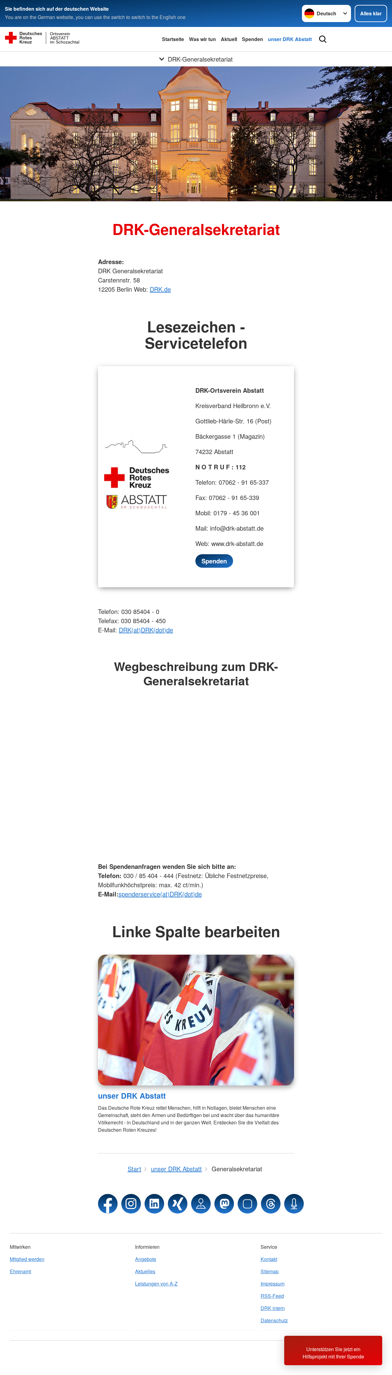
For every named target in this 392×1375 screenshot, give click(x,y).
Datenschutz (274, 1320)
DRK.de (160, 289)
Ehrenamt (20, 1271)
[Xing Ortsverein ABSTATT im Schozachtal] (177, 1204)
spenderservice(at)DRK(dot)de (160, 893)
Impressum (273, 1283)
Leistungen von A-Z (156, 1283)
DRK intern (273, 1308)
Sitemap (270, 1271)
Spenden (252, 39)
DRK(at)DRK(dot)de (146, 629)
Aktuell (229, 39)
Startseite (173, 39)
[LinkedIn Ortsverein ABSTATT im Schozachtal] (154, 1204)
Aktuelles (145, 1271)
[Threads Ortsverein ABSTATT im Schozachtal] (271, 1204)
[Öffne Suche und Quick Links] (323, 39)
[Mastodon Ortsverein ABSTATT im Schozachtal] (224, 1204)
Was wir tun (202, 39)
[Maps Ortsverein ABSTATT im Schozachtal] (201, 1204)
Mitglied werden (27, 1259)
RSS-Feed (272, 1295)
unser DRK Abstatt (290, 39)
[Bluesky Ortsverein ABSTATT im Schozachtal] (247, 1204)
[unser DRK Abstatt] (196, 1020)
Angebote (145, 1259)
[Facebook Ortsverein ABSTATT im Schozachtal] (108, 1204)
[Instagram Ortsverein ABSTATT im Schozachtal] (131, 1204)
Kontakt (269, 1259)
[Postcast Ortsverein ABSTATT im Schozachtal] (294, 1204)
